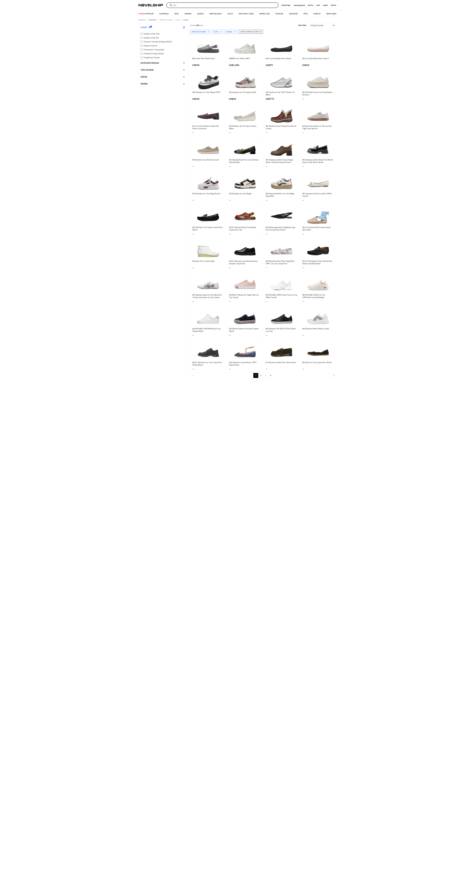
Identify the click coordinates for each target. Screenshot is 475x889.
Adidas (200, 14)
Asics (230, 14)
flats (177, 20)
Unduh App (285, 5)
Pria (306, 14)
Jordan (187, 14)
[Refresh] (183, 27)
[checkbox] (141, 34)
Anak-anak (331, 14)
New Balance (216, 14)
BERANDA (142, 20)
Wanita (317, 14)
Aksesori (293, 14)
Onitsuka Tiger (246, 14)
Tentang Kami (299, 5)
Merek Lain (264, 14)
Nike (176, 14)
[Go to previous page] (192, 375)
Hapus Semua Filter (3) (250, 32)
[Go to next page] (334, 375)
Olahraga (164, 14)
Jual (318, 5)
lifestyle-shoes (165, 20)
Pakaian (279, 14)
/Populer (146, 14)
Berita (310, 5)
